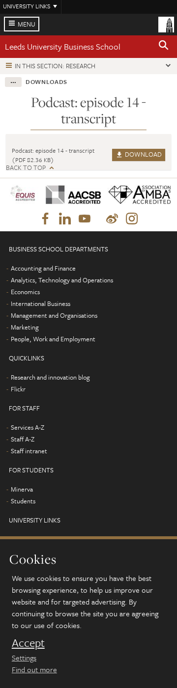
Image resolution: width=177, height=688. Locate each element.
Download (142, 154)
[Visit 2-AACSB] (70, 195)
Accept (28, 643)
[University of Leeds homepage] (166, 23)
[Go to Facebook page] (45, 219)
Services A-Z (27, 427)
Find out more (34, 669)
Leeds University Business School (62, 46)
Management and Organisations (54, 315)
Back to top (26, 167)
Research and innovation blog (50, 377)
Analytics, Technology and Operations (62, 280)
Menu (26, 24)
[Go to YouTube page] (84, 219)
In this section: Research (55, 66)
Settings (24, 657)
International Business (40, 303)
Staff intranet (29, 451)
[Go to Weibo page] (112, 219)
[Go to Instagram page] (132, 219)
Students (23, 501)
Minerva (22, 489)
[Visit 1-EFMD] (22, 195)
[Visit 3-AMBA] (136, 195)
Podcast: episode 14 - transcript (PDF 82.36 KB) (53, 155)
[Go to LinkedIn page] (65, 219)
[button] (163, 47)
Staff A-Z (22, 439)
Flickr (18, 389)
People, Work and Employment (53, 339)
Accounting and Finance (43, 268)
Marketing (25, 327)
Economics (25, 292)
